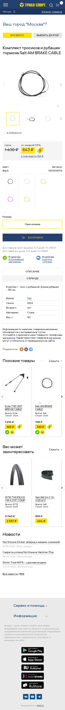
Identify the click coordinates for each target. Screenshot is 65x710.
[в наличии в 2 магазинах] (7, 432)
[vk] (26, 349)
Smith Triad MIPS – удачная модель (24, 562)
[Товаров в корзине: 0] (58, 5)
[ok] (21, 349)
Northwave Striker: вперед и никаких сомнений (31, 542)
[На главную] (33, 4)
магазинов (9, 337)
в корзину (35, 237)
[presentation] (6, 84)
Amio (40, 705)
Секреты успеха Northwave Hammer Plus (28, 552)
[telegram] (31, 349)
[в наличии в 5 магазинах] (37, 432)
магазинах (55, 337)
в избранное (14, 132)
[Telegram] (39, 696)
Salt (29, 298)
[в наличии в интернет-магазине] (12, 432)
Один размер (32, 224)
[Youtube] (32, 696)
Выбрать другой (48, 35)
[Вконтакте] (25, 696)
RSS (22, 574)
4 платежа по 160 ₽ (32, 156)
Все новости (10, 574)
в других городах (47, 260)
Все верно (17, 35)
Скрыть (54, 361)
